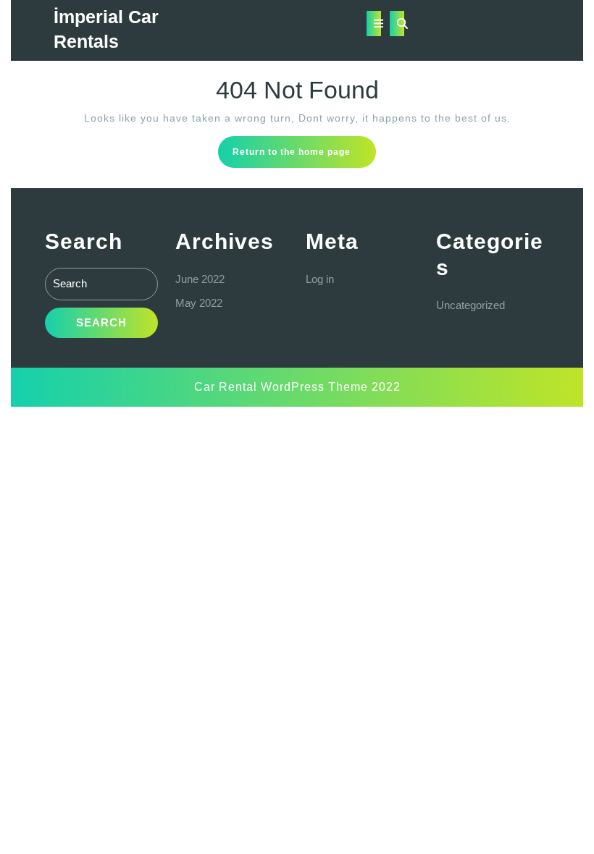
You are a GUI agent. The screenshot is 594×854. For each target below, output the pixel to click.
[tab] (374, 23)
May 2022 (198, 303)
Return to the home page (304, 156)
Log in (320, 279)
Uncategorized (470, 305)
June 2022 (200, 279)
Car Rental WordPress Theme (281, 387)
